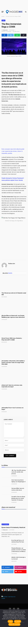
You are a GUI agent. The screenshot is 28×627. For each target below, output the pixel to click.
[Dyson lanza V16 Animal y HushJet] (14, 518)
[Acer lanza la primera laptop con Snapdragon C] (6, 482)
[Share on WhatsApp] (17, 35)
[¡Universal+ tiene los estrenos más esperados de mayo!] (14, 376)
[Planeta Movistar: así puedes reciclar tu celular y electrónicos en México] (6, 550)
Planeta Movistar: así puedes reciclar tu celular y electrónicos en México (19, 549)
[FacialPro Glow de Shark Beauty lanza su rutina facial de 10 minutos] (6, 499)
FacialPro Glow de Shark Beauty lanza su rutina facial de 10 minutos (18, 498)
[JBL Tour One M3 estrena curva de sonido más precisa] (6, 472)
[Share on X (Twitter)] (11, 35)
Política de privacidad (14, 624)
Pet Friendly (5, 524)
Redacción (5, 30)
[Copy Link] (24, 35)
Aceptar (10, 621)
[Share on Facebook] (4, 35)
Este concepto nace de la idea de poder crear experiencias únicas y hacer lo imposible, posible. (13, 151)
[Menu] (3, 12)
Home (3, 16)
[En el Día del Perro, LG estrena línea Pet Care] (6, 542)
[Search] (25, 12)
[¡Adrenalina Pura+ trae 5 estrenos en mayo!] (14, 399)
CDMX (3, 20)
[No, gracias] (26, 618)
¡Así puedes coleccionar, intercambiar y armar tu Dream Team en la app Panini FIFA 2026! (13, 362)
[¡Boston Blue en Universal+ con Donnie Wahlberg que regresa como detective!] (14, 307)
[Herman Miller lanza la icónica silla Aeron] (6, 490)
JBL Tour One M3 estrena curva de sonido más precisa (19, 472)
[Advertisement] (14, 131)
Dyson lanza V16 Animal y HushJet (13, 527)
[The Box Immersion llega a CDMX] (14, 46)
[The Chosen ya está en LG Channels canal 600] (14, 284)
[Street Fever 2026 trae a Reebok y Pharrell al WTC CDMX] (14, 329)
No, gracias (17, 621)
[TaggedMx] (14, 11)
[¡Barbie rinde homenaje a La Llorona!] (6, 559)
